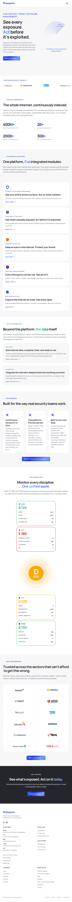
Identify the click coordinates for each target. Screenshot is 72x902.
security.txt (66, 897)
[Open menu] (67, 3)
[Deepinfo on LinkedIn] (4, 822)
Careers (5, 879)
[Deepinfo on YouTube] (7, 822)
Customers (6, 874)
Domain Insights (42, 871)
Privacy (47, 897)
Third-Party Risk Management (12, 845)
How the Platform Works (10, 855)
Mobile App (6, 863)
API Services (41, 833)
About (5, 871)
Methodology (7, 858)
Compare (40, 884)
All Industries (41, 844)
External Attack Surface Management (14, 831)
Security (59, 897)
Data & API (41, 827)
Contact (5, 882)
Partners (5, 876)
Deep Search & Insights (10, 849)
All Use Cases (42, 847)
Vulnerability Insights (44, 874)
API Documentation (43, 836)
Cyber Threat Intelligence (10, 836)
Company (6, 868)
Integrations (6, 860)
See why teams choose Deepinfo (35, 459)
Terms (53, 897)
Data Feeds (41, 830)
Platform (7, 827)
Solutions (42, 841)
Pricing (40, 887)
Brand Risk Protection (9, 840)
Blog (39, 876)
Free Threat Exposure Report (46, 882)
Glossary (40, 879)
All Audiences (41, 849)
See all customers (35, 758)
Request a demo (10, 58)
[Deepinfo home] (8, 3)
